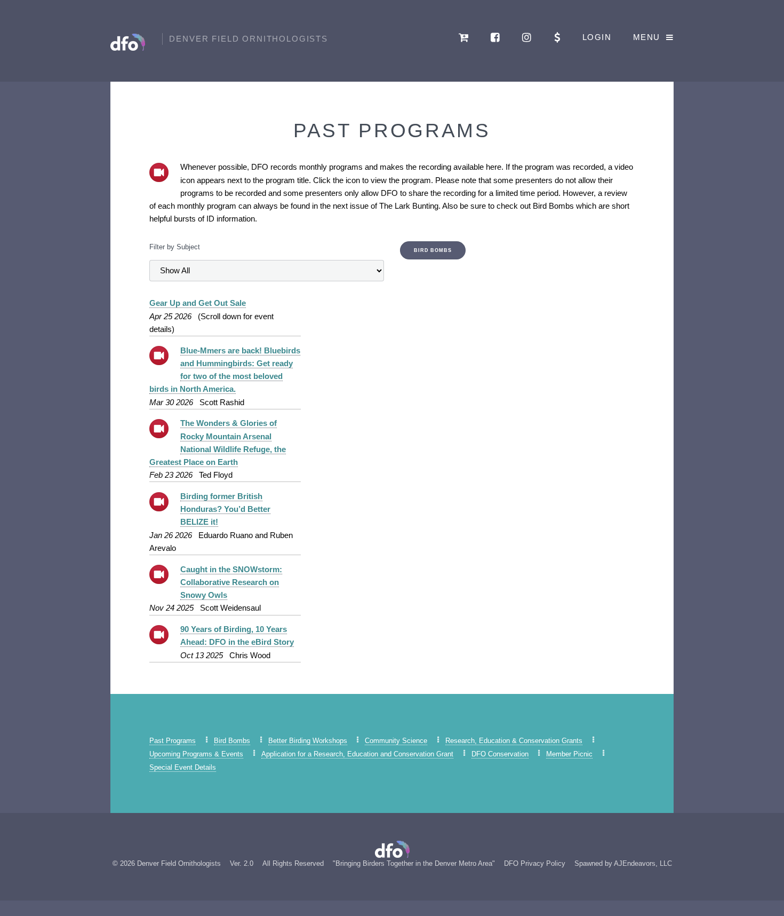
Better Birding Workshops (307, 741)
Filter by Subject (174, 247)
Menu (646, 37)
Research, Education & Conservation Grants (513, 741)
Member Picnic (569, 754)
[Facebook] (496, 37)
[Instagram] (527, 37)
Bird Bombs (433, 250)
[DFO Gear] (464, 37)
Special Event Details (182, 767)
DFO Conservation (500, 754)
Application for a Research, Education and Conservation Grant (357, 754)
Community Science (396, 741)
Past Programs (172, 741)
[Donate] (557, 37)
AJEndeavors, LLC (643, 863)
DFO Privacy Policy (534, 863)
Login (596, 37)
